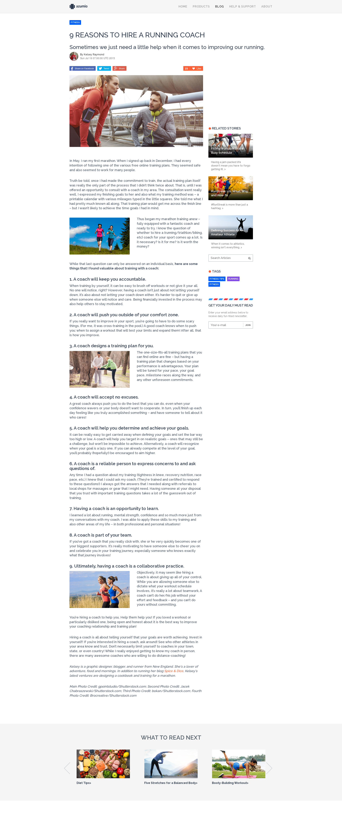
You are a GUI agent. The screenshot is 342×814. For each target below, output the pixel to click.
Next (269, 768)
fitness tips (217, 279)
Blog (219, 6)
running (233, 279)
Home (182, 6)
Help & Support (242, 6)
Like (199, 68)
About (266, 6)
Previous (67, 768)
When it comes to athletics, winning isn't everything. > (228, 245)
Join (248, 325)
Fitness (214, 284)
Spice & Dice (173, 671)
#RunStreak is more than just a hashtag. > (229, 206)
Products (201, 6)
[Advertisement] (230, 93)
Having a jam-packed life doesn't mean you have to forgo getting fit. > (230, 166)
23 (186, 68)
